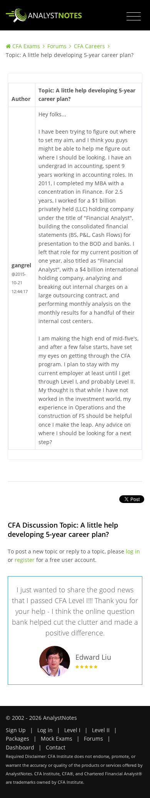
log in (133, 551)
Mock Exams (56, 738)
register (25, 559)
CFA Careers (89, 46)
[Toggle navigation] (134, 16)
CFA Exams (26, 46)
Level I (72, 730)
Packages (17, 738)
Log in (45, 730)
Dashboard (20, 747)
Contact (55, 747)
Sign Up (16, 730)
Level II (101, 730)
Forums (57, 46)
